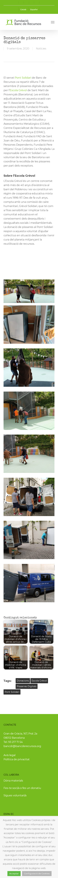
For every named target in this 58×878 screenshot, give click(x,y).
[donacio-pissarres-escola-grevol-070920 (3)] (29, 411)
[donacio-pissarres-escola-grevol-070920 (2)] (29, 497)
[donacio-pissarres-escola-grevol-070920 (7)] (29, 540)
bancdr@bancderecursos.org (22, 746)
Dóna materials (13, 780)
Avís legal (9, 755)
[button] (52, 22)
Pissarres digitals (26, 686)
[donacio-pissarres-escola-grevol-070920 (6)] (29, 583)
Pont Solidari (23, 77)
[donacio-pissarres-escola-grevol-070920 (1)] (29, 324)
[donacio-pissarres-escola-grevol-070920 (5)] (29, 367)
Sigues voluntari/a (15, 795)
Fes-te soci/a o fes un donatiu (22, 788)
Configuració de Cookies (37, 873)
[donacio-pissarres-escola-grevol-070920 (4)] (29, 454)
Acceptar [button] (14, 873)
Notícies (41, 48)
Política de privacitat (17, 759)
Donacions (23, 680)
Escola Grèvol (18, 90)
